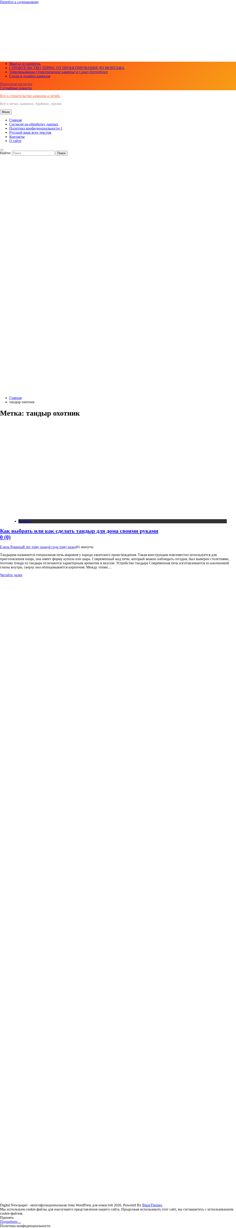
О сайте (15, 141)
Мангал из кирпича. (25, 64)
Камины (25, 521)
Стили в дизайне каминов (29, 76)
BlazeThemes (152, 1205)
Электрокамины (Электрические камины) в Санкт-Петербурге (58, 72)
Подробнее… (10, 1222)
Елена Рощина (11, 547)
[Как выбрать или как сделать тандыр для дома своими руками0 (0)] (56, 513)
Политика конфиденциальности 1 (35, 128)
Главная (15, 120)
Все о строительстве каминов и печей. (30, 96)
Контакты (17, 137)
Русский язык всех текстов (30, 132)
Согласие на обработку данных (33, 124)
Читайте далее (11, 575)
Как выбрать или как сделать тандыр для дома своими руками (79, 534)
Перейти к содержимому (19, 2)
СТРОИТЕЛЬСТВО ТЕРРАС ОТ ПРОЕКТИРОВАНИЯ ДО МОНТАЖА (66, 68)
